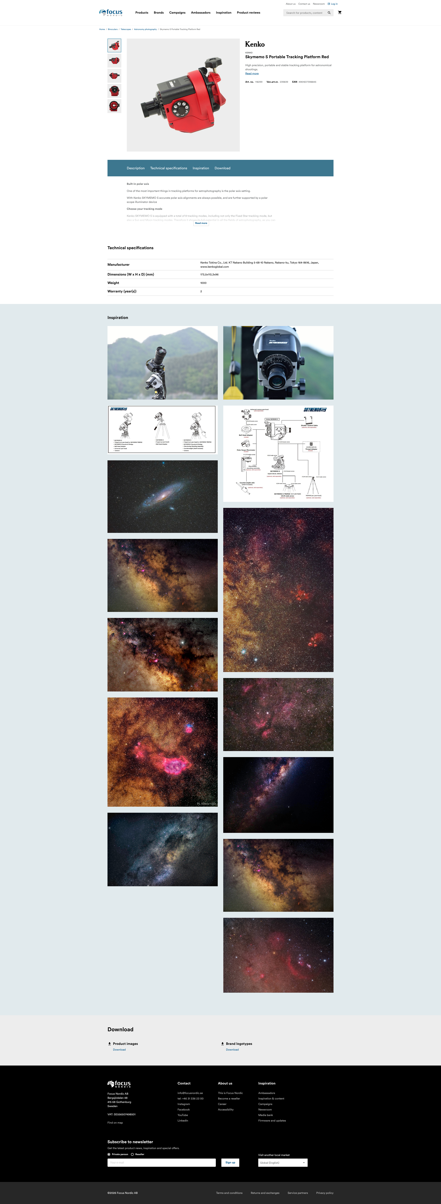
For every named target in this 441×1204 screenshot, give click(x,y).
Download (119, 1049)
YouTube (183, 1115)
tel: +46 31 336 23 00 (191, 1098)
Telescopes (126, 29)
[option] (114, 45)
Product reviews (248, 12)
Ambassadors (201, 12)
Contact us (304, 3)
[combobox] (308, 12)
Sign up (230, 1162)
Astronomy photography (145, 29)
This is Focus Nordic (230, 1093)
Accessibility (226, 1109)
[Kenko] (255, 44)
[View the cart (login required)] (340, 12)
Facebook (184, 1109)
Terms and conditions (229, 1193)
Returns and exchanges (265, 1193)
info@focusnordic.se (190, 1093)
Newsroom (319, 3)
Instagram (184, 1104)
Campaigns (177, 12)
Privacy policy (325, 1193)
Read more (252, 73)
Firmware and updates (272, 1120)
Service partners (298, 1193)
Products (141, 12)
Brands (159, 12)
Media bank (265, 1115)
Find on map (115, 1122)
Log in (334, 3)
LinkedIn (183, 1120)
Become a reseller (229, 1098)
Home (102, 29)
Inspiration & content (271, 1098)
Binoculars (113, 29)
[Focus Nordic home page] (110, 12)
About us (291, 3)
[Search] (329, 12)
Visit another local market (274, 1155)
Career (222, 1104)
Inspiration (224, 12)
